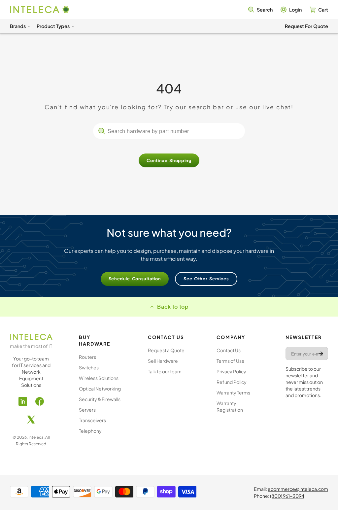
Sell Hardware (163, 361)
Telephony (90, 431)
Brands (18, 26)
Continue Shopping (169, 160)
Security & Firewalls (99, 399)
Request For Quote (306, 26)
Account (291, 10)
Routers (87, 357)
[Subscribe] (321, 353)
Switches (89, 367)
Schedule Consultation (135, 278)
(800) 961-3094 (287, 496)
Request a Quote (166, 350)
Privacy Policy (231, 371)
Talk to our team (165, 371)
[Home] (39, 10)
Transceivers (92, 420)
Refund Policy (232, 382)
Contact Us (229, 350)
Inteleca (36, 437)
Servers (87, 410)
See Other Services (206, 278)
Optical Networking (100, 388)
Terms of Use (231, 361)
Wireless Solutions (98, 378)
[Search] (101, 131)
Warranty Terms (233, 392)
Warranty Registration (230, 406)
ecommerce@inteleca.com (298, 489)
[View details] (31, 337)
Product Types (53, 26)
